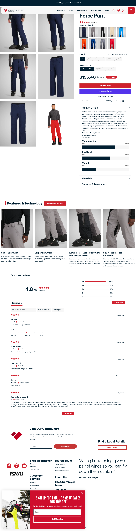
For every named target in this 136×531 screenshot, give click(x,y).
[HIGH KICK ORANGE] (84, 43)
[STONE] (93, 32)
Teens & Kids (35, 469)
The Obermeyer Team (65, 483)
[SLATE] (102, 43)
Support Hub (34, 486)
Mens (32, 464)
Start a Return (60, 467)
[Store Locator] (118, 10)
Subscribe (65, 446)
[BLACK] (102, 32)
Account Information (62, 471)
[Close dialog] (82, 493)
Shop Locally (112, 447)
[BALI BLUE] (121, 32)
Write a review (118, 302)
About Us (61, 477)
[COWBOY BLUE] (93, 43)
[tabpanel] (68, 362)
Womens (33, 466)
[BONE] (112, 32)
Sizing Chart (123, 54)
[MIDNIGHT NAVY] (84, 32)
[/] (14, 10)
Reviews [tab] (16, 303)
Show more (68, 413)
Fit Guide (33, 482)
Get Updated (57, 519)
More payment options (105, 96)
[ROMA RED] (112, 43)
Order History (60, 464)
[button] (60, 11)
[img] (98, 147)
